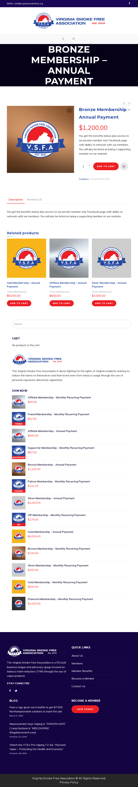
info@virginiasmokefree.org (28, 3)
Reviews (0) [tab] (34, 199)
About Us (77, 655)
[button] (69, 111)
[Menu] (74, 39)
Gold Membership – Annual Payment (23, 284)
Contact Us (78, 686)
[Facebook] (129, 3)
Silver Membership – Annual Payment (109, 284)
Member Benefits (82, 671)
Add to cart (106, 166)
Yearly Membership (100, 179)
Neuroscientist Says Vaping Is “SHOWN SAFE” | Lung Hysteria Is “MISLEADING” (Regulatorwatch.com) (37, 728)
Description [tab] (16, 199)
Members (77, 663)
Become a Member (83, 678)
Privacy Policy (69, 782)
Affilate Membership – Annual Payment (68, 284)
